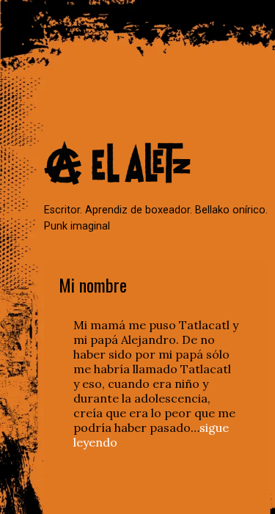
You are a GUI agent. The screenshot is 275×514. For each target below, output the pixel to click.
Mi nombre (93, 284)
